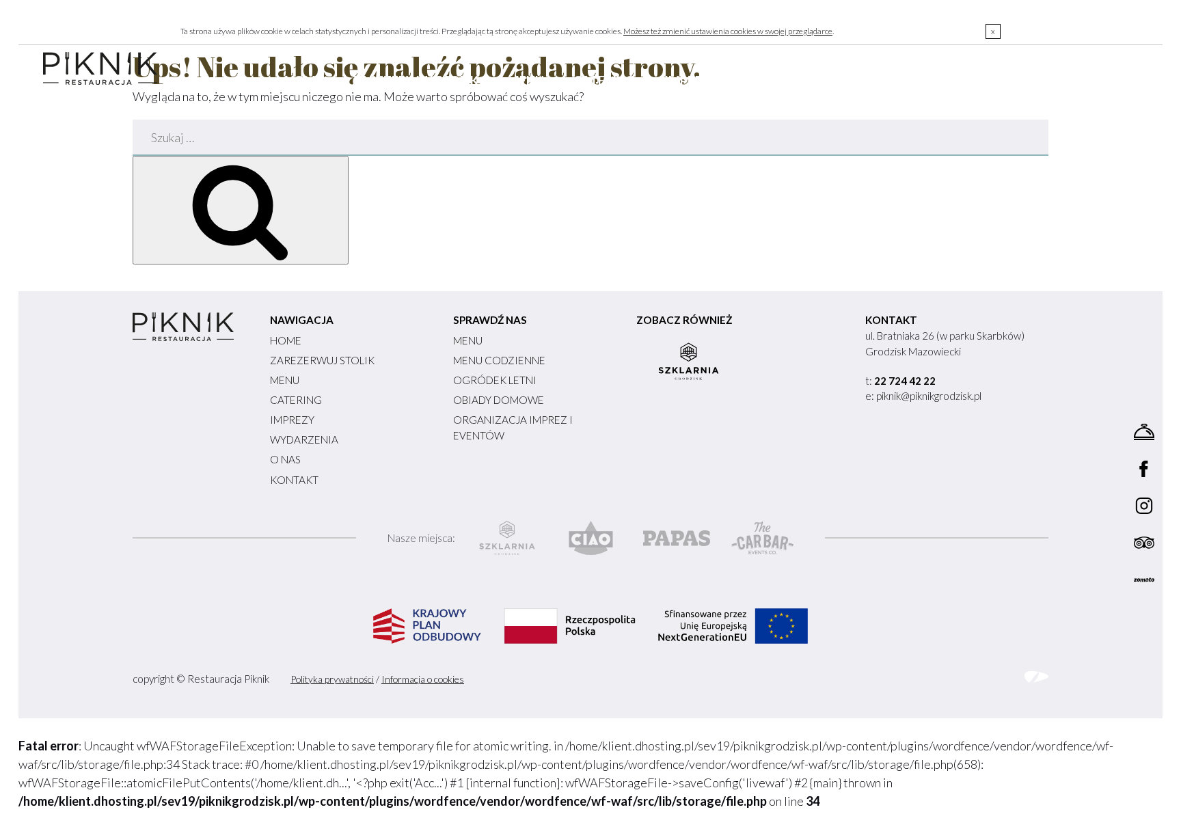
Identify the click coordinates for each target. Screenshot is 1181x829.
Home (304, 80)
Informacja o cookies (422, 679)
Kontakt (957, 80)
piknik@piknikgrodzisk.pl (928, 396)
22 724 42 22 (905, 381)
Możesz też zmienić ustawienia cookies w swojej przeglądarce (727, 31)
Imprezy (691, 80)
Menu (526, 80)
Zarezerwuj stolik (415, 80)
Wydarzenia (789, 80)
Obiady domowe (498, 400)
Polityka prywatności (332, 679)
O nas (878, 80)
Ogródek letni (495, 380)
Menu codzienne (499, 360)
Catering (603, 80)
